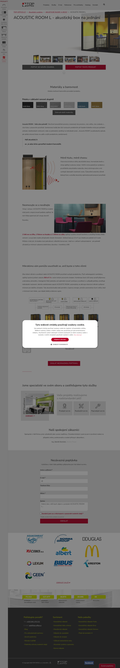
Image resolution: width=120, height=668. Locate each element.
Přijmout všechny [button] (60, 339)
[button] (60, 344)
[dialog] (60, 334)
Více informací (78, 335)
